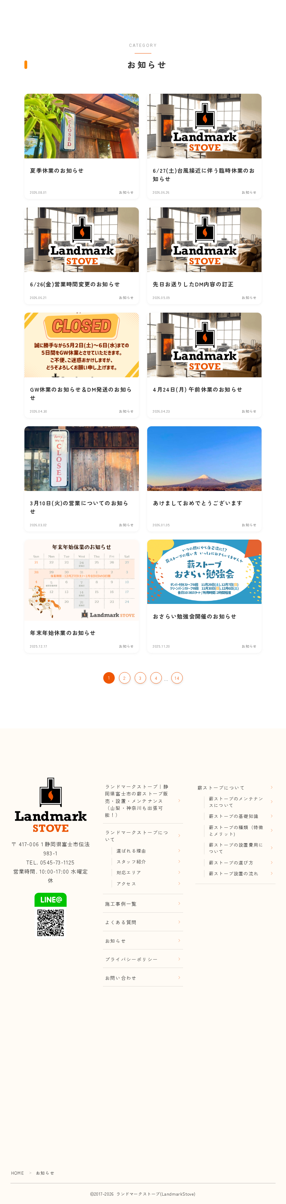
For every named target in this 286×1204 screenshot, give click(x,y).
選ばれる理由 (131, 850)
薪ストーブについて (221, 787)
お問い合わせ (121, 977)
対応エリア (128, 872)
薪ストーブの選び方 (231, 862)
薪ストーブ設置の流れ (233, 873)
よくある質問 (121, 922)
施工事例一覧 (121, 903)
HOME (17, 1173)
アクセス (126, 883)
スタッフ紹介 (131, 861)
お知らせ (115, 940)
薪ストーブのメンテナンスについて (236, 801)
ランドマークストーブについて (136, 836)
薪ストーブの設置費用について (236, 848)
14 (176, 678)
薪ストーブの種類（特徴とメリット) (236, 830)
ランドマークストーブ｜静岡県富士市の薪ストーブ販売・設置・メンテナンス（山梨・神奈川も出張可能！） (136, 800)
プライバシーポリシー (131, 959)
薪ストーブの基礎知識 (233, 816)
